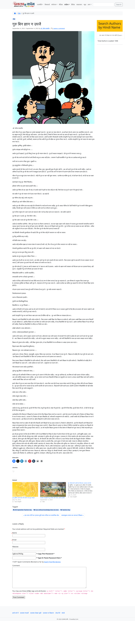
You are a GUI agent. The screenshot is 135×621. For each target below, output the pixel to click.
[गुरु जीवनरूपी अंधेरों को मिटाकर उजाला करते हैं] (82, 490)
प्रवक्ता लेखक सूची (35, 613)
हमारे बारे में (15, 613)
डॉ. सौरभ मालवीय (45, 28)
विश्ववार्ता (47, 4)
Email (14, 540)
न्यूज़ (85, 4)
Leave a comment (59, 28)
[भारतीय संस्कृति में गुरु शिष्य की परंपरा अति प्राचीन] (53, 489)
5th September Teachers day (23, 510)
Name (14, 533)
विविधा (73, 4)
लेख (19, 13)
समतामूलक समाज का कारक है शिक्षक (71, 515)
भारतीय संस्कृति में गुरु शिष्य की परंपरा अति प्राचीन (52, 498)
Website (15, 547)
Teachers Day (66, 510)
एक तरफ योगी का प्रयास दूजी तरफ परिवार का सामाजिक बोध (42, 515)
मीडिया (61, 4)
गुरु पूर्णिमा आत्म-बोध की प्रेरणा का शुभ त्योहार (23, 498)
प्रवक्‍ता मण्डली (24, 613)
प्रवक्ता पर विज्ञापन (48, 613)
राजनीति (39, 4)
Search (118, 4)
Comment (16, 565)
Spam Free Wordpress (52, 562)
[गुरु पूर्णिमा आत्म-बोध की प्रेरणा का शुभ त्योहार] (25, 489)
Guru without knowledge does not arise (47, 510)
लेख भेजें (57, 613)
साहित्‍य (66, 4)
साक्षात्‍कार (79, 4)
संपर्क (63, 613)
